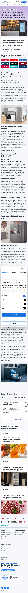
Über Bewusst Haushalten (8, 570)
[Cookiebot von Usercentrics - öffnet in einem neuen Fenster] (20, 268)
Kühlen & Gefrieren (5, 534)
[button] (2, 397)
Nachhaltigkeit (4, 541)
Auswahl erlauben (14, 319)
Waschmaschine (5, 557)
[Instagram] (11, 588)
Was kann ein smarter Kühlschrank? (13, 42)
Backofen (3, 546)
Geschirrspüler (4, 553)
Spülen (3, 539)
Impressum (10, 585)
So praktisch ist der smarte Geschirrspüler (11, 50)
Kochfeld (3, 548)
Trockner (3, 555)
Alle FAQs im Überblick (20, 397)
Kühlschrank (4, 559)
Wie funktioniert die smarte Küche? (13, 40)
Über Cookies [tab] (23, 272)
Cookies (15, 585)
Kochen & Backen (5, 536)
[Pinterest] (2, 588)
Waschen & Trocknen (6, 532)
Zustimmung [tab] (5, 272)
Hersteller (23, 1)
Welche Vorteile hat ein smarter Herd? (12, 46)
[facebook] (8, 588)
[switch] (24, 300)
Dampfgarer (4, 551)
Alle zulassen (14, 314)
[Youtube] (5, 588)
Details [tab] (14, 272)
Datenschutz (4, 585)
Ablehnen (14, 323)
